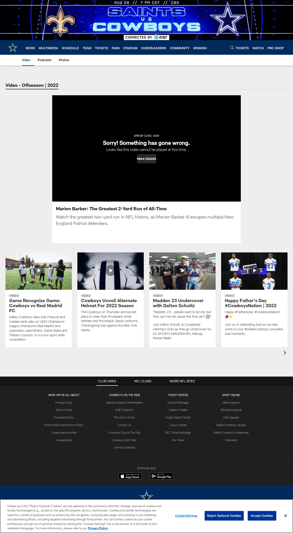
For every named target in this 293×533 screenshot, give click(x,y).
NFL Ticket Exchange (178, 432)
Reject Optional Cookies (224, 515)
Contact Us (124, 424)
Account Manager (178, 402)
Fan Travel (178, 440)
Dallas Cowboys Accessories (231, 432)
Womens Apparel (231, 409)
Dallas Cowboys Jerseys (231, 424)
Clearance (231, 440)
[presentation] (286, 353)
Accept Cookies (262, 515)
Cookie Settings (186, 515)
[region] (146, 516)
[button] (146, 158)
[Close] (286, 516)
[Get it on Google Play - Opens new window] (161, 478)
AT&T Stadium (124, 409)
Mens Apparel (231, 402)
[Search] (232, 47)
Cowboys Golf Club (124, 440)
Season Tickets (178, 409)
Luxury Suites (178, 424)
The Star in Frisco (124, 417)
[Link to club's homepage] (12, 47)
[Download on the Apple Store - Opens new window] (130, 477)
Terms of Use (64, 409)
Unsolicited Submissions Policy (63, 424)
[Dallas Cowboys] (146, 497)
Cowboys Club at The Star (124, 432)
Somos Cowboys (124, 447)
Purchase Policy (64, 417)
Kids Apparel (231, 417)
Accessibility (64, 440)
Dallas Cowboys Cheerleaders (124, 402)
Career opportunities (63, 432)
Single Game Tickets (178, 417)
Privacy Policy (64, 402)
